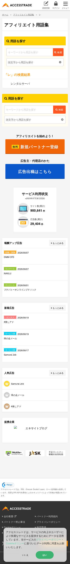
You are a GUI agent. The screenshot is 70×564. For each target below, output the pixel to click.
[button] (8, 485)
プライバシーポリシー (48, 521)
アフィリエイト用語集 (23, 14)
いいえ (25, 554)
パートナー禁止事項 (14, 521)
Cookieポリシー (15, 543)
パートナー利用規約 (47, 516)
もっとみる (58, 242)
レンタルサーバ (20, 83)
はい (45, 554)
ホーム (5, 14)
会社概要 (8, 516)
